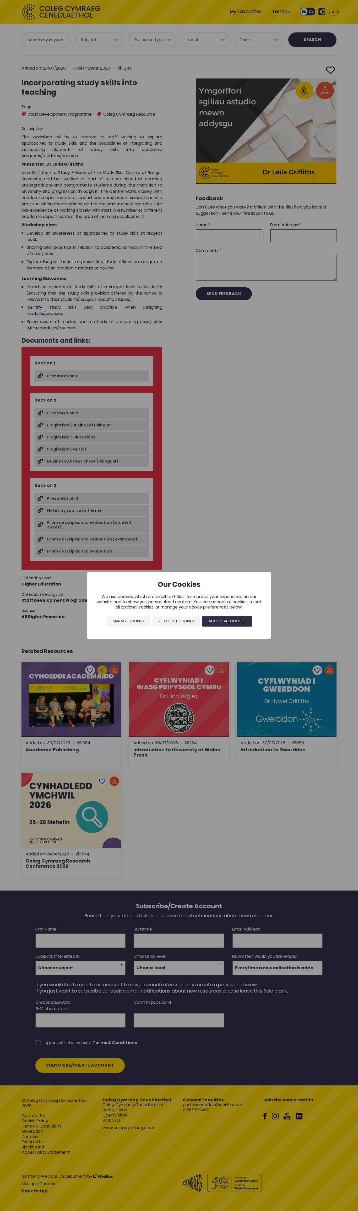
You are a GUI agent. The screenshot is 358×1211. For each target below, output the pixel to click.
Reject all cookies (176, 621)
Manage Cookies (128, 621)
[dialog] (179, 605)
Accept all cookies (227, 621)
